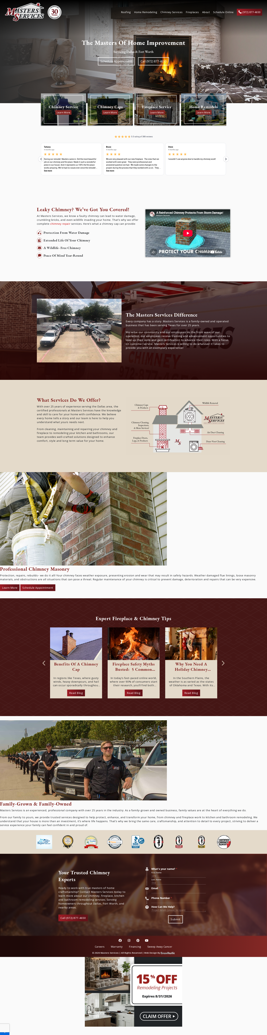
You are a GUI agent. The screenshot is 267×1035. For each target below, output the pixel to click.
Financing (135, 946)
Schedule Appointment (116, 61)
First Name (156, 872)
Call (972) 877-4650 (154, 61)
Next (223, 662)
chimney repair (60, 224)
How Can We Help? (163, 906)
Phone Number (161, 898)
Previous (43, 662)
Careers (100, 946)
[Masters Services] (33, 12)
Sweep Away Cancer (159, 946)
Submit (175, 919)
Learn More (10, 587)
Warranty (117, 946)
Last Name (156, 879)
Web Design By (152, 952)
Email (155, 888)
